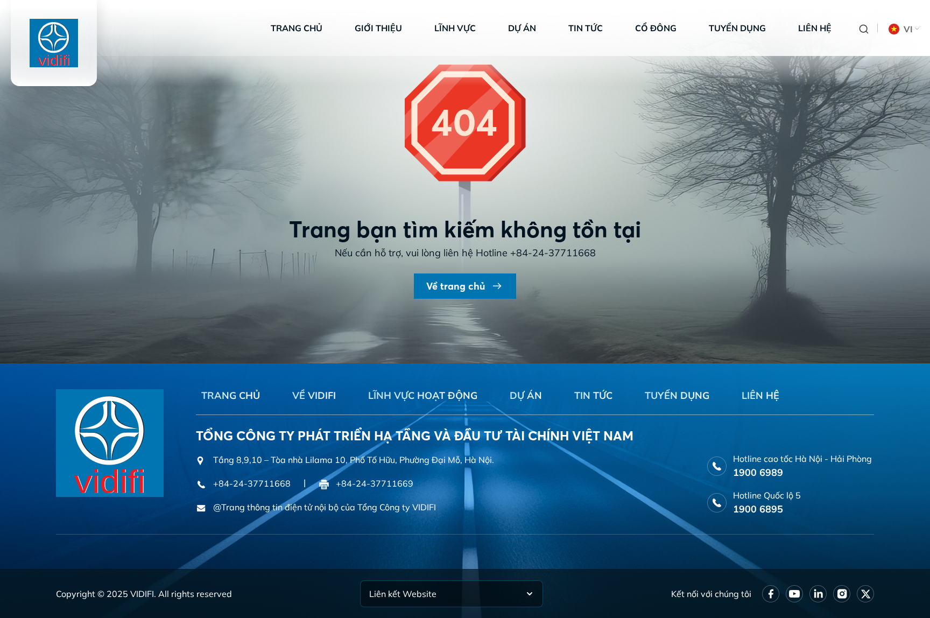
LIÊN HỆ (760, 395)
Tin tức (585, 28)
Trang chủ (296, 28)
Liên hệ (815, 28)
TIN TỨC (593, 395)
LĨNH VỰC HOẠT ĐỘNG (422, 395)
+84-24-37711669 (374, 483)
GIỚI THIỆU (378, 28)
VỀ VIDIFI (314, 395)
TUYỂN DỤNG (677, 395)
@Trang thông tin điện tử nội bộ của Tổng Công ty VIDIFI (324, 507)
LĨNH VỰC (455, 28)
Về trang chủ (455, 286)
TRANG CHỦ (230, 395)
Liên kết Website (402, 593)
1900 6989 (758, 472)
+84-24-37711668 (553, 253)
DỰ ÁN (526, 395)
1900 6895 (758, 509)
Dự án (522, 28)
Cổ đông (656, 28)
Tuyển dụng (737, 28)
